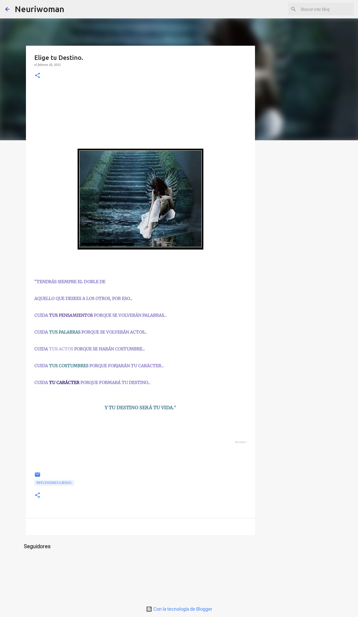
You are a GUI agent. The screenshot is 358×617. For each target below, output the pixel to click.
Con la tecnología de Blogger (182, 609)
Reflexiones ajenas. (54, 483)
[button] (37, 75)
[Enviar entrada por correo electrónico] (37, 477)
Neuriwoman (39, 9)
